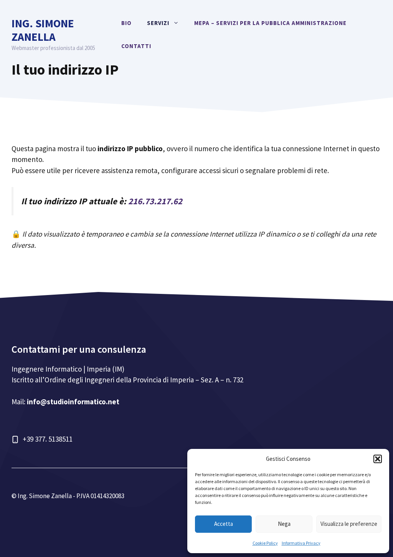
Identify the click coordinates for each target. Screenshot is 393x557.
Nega (284, 523)
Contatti (136, 46)
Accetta (223, 523)
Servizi (158, 23)
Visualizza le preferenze (348, 523)
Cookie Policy (265, 543)
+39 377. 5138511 (48, 439)
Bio (126, 23)
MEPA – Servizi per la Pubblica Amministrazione (270, 23)
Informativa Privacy (301, 543)
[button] (377, 459)
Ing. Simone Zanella (43, 30)
